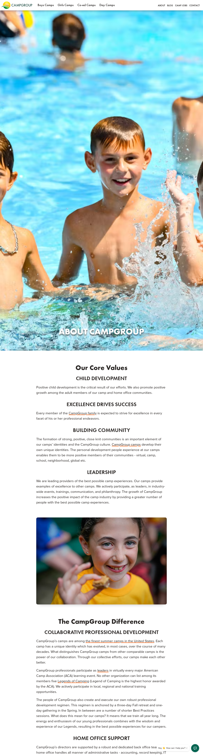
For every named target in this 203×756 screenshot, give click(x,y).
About (161, 5)
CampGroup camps (126, 444)
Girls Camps (66, 5)
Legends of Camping (73, 681)
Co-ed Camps (86, 5)
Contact (194, 5)
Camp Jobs (181, 5)
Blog (170, 5)
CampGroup (16, 5)
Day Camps (107, 5)
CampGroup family (83, 413)
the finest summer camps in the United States (120, 641)
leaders (102, 670)
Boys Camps (46, 5)
